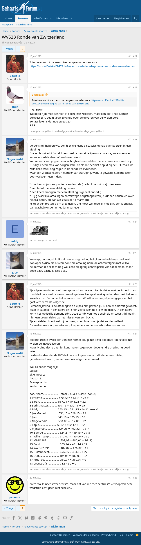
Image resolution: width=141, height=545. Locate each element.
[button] (51, 18)
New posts (7, 24)
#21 (135, 56)
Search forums (24, 24)
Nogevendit (11, 42)
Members (62, 18)
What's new (41, 18)
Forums (23, 18)
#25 (135, 253)
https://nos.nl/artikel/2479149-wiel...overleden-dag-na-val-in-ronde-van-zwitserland (83, 66)
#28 (135, 477)
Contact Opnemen (60, 535)
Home (8, 18)
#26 (135, 284)
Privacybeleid (108, 535)
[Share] (129, 56)
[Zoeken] (135, 18)
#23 (135, 139)
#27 (135, 333)
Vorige (9, 48)
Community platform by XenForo (70, 541)
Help (121, 535)
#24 (135, 221)
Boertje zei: (38, 94)
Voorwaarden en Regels (86, 535)
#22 (135, 87)
